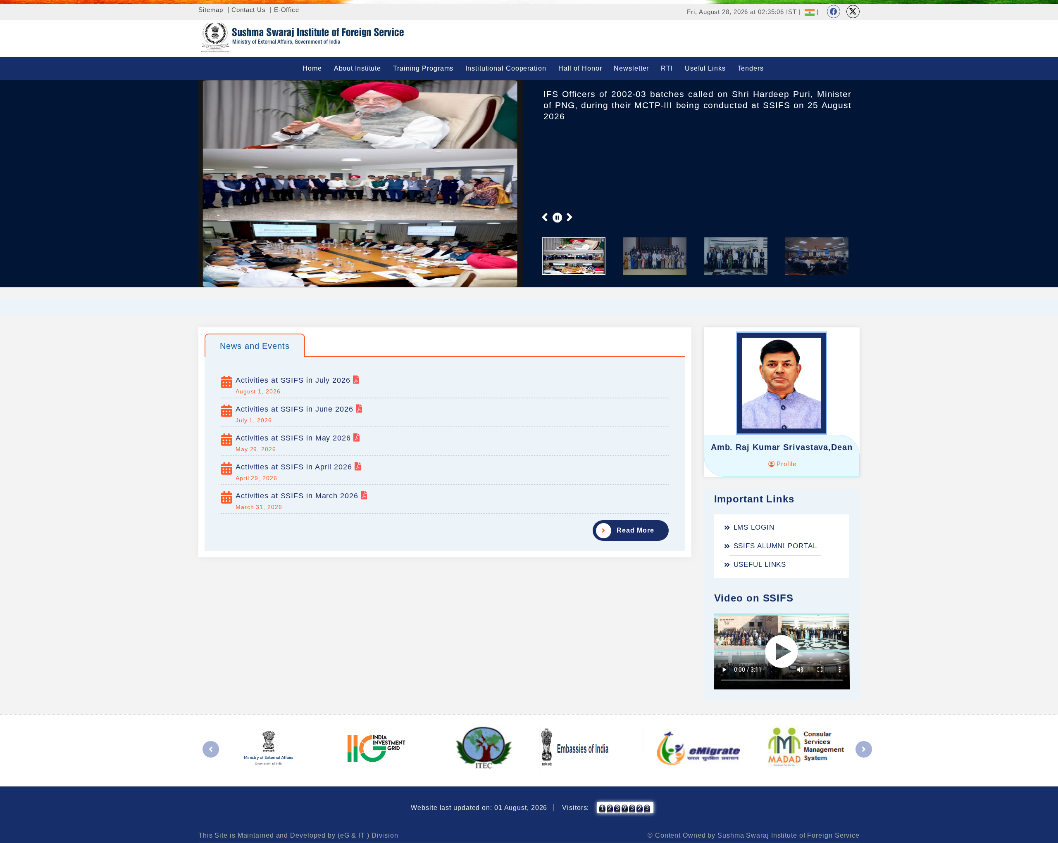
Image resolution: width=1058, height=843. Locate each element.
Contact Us (248, 9)
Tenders (751, 68)
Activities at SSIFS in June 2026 (296, 409)
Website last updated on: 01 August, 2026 (479, 807)
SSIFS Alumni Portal (775, 546)
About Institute (357, 68)
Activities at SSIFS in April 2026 (295, 467)
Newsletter (631, 68)
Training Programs (423, 68)
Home (312, 68)
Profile (785, 463)
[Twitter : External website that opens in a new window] (853, 11)
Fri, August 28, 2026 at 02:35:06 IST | (744, 11)
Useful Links (705, 68)
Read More (635, 530)
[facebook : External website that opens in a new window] (833, 11)
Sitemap (210, 9)
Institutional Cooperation (505, 68)
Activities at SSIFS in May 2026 (294, 438)
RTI (667, 68)
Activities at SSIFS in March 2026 (298, 496)
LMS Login (754, 527)
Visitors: (575, 807)
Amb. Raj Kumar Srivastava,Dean (782, 447)
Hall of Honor (580, 68)
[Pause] (557, 217)
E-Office (286, 9)
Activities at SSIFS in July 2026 (294, 380)
